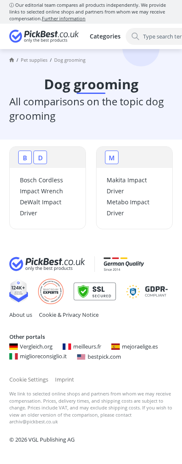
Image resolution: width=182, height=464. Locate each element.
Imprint (64, 379)
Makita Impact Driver (127, 185)
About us (20, 314)
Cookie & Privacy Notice (69, 314)
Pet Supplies (34, 60)
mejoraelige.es (140, 346)
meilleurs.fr (87, 346)
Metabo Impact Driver (128, 207)
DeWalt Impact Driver (40, 207)
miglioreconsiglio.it (43, 356)
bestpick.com (104, 356)
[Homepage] (11, 60)
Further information (63, 18)
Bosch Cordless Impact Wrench (41, 185)
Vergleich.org (36, 346)
